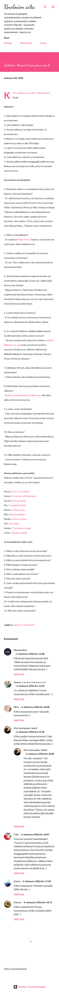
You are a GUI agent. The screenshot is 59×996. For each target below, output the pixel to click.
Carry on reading (20, 491)
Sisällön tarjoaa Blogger (31, 986)
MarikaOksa (20, 650)
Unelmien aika (19, 6)
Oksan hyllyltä (19, 519)
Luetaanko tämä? (17, 505)
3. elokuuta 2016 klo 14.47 (35, 834)
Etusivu (8, 43)
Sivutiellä (14, 523)
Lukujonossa (18, 509)
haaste (17, 625)
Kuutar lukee (19, 500)
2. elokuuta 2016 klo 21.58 (30, 731)
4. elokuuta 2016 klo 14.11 (38, 902)
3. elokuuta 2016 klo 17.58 (37, 881)
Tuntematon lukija (21, 528)
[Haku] (45, 6)
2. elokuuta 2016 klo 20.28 (35, 707)
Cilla (16, 834)
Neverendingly (17, 514)
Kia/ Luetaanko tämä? (26, 728)
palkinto (29, 625)
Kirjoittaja (26, 43)
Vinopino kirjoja (19, 532)
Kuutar (17, 902)
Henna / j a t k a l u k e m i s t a (30, 682)
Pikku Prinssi (24, 239)
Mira (16, 707)
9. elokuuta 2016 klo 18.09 (40, 753)
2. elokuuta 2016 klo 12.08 (30, 653)
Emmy (17, 881)
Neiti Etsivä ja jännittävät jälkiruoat (22, 395)
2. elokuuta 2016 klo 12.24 (30, 685)
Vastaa (19, 674)
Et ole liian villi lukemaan (24, 496)
